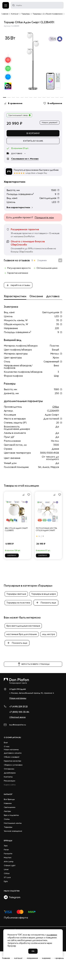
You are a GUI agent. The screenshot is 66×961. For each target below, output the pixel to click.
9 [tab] (39, 97)
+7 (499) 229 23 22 (18, 706)
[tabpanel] (33, 61)
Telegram (14, 897)
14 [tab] (61, 97)
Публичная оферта (16, 917)
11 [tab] (48, 97)
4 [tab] (17, 97)
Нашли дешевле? (49, 122)
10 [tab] (43, 97)
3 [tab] (13, 97)
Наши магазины (17, 698)
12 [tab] (52, 97)
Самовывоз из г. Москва (24, 158)
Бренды (8, 840)
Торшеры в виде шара (43, 593)
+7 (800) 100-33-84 (19, 711)
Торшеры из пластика (18, 602)
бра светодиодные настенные (23, 625)
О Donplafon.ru (12, 737)
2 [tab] (8, 97)
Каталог (8, 794)
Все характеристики (18, 207)
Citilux (55, 407)
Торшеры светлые (16, 593)
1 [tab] (4, 97)
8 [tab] (35, 97)
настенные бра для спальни (21, 634)
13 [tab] (56, 97)
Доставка (52, 296)
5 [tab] (22, 97)
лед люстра (48, 634)
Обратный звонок (17, 717)
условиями (51, 934)
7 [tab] (30, 97)
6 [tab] (26, 97)
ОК (33, 951)
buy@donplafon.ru (17, 724)
